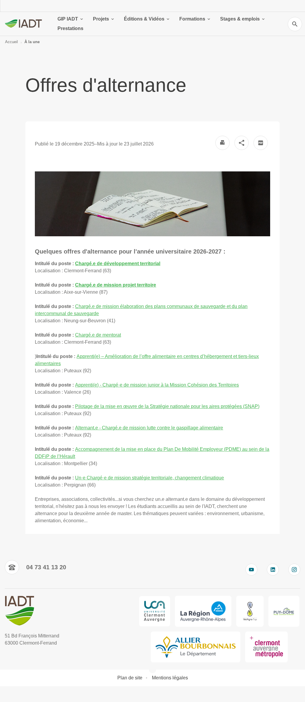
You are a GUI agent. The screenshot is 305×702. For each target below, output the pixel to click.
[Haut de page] (8, 694)
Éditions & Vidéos (144, 18)
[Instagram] (294, 570)
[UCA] (154, 611)
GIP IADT (67, 18)
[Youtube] (251, 570)
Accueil (11, 42)
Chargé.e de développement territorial (117, 263)
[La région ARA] (203, 611)
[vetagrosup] (250, 611)
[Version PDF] (260, 143)
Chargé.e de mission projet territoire (115, 284)
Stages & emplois (240, 18)
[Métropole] (266, 647)
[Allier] (195, 647)
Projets (101, 18)
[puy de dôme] (284, 611)
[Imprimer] (222, 143)
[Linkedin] (273, 570)
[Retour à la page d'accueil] (24, 23)
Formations (192, 18)
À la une (32, 42)
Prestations (70, 28)
